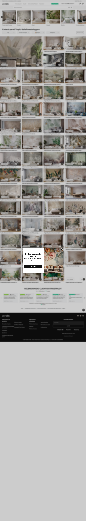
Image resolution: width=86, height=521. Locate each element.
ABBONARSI (33, 266)
